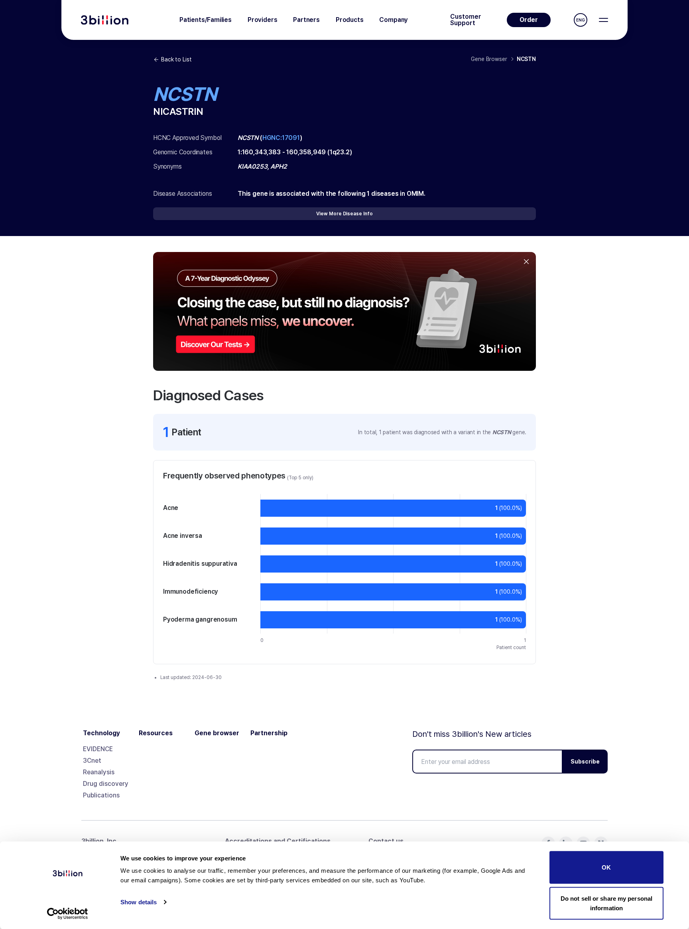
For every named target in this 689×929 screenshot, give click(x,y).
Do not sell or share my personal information (606, 903)
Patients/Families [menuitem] (205, 20)
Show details (138, 902)
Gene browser (217, 733)
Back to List (176, 59)
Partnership (268, 733)
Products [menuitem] (350, 20)
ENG (580, 20)
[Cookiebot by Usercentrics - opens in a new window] (67, 913)
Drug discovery (105, 783)
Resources (156, 733)
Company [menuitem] (393, 20)
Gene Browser (489, 59)
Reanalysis (98, 772)
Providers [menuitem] (262, 20)
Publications (101, 795)
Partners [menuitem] (306, 20)
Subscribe (585, 761)
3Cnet (92, 760)
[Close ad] (526, 261)
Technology (101, 733)
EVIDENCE (98, 749)
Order (529, 20)
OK (606, 867)
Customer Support (465, 20)
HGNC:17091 (281, 138)
